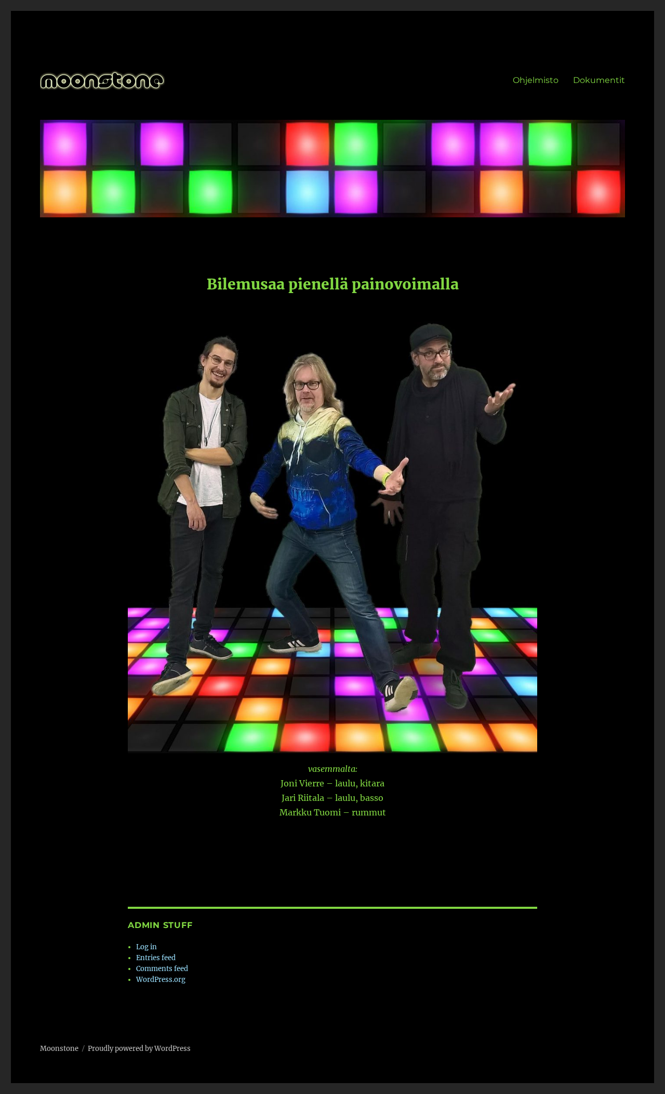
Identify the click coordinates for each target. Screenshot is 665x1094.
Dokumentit (599, 80)
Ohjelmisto (535, 80)
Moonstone (59, 1048)
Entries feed (156, 957)
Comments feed (162, 968)
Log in (146, 947)
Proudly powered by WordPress (139, 1048)
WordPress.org (160, 979)
